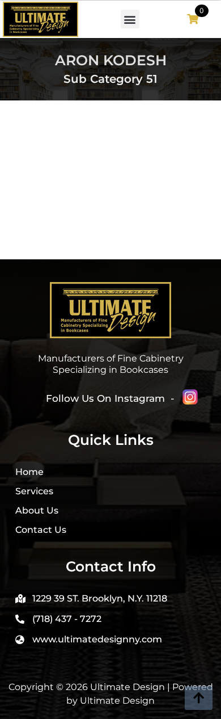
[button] (130, 19)
